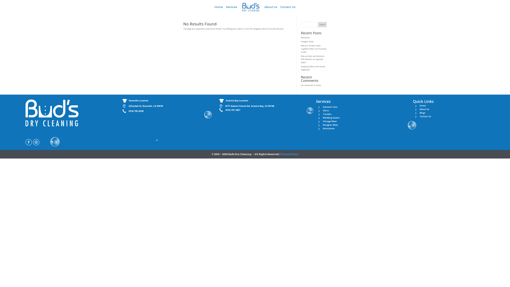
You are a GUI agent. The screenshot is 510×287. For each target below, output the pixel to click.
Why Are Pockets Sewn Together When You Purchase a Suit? (314, 48)
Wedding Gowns (331, 117)
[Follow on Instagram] (36, 142)
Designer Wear (307, 41)
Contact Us (288, 7)
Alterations (305, 37)
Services (231, 7)
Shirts (326, 110)
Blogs (422, 112)
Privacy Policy (289, 154)
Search (322, 24)
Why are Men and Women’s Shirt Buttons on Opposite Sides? (312, 59)
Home (218, 7)
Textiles (327, 114)
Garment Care (330, 106)
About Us (270, 7)
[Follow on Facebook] (29, 142)
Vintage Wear (330, 121)
